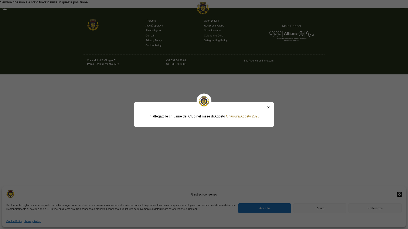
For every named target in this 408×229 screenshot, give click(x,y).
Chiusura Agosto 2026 (242, 116)
